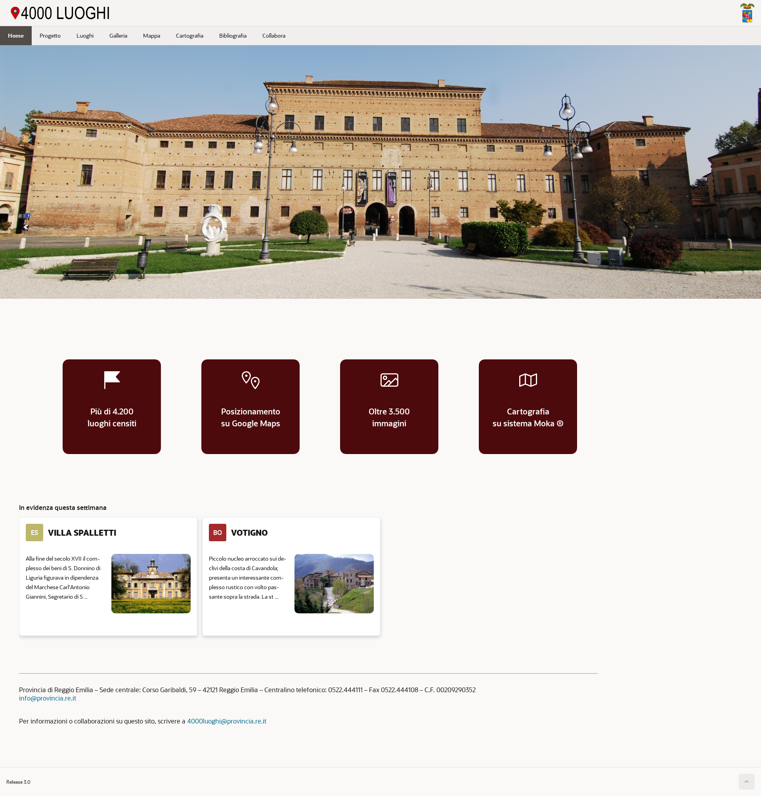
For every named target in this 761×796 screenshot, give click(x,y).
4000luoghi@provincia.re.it (226, 721)
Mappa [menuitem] (151, 35)
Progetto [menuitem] (50, 35)
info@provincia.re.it (47, 698)
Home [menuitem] (16, 35)
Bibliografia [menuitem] (233, 35)
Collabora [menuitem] (273, 35)
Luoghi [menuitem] (85, 35)
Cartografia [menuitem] (189, 35)
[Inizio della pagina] (747, 782)
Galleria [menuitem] (118, 35)
